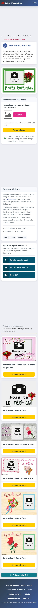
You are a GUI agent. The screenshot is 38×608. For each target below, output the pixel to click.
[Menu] (35, 3)
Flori (5, 237)
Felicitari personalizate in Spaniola (19, 590)
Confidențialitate (13, 598)
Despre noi (27, 598)
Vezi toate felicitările (20, 575)
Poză (24, 36)
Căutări (27, 594)
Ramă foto (22, 237)
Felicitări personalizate (14, 36)
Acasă (4, 36)
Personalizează (19, 374)
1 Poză (13, 237)
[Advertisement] (19, 20)
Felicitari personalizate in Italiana (19, 585)
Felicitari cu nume (14, 594)
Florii (29, 36)
